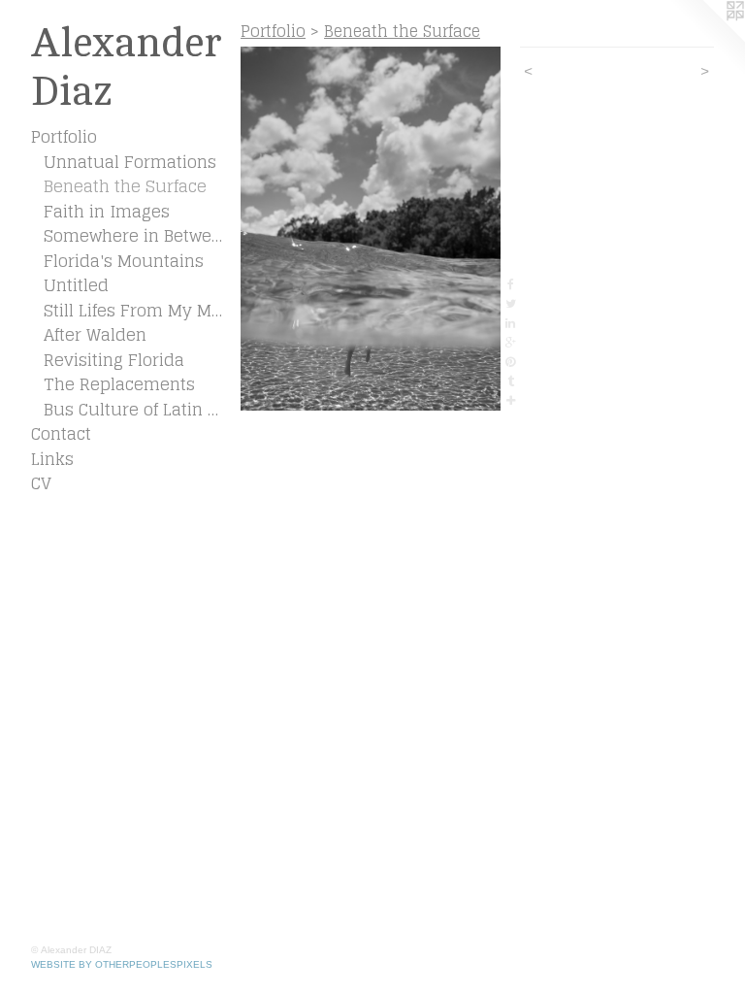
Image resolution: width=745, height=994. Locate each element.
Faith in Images (107, 211)
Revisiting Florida (114, 360)
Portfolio (64, 136)
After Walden (95, 335)
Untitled (76, 285)
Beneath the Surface (125, 186)
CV (41, 483)
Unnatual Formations (130, 162)
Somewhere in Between (134, 235)
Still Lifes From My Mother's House (134, 310)
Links (52, 459)
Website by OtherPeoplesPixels (121, 964)
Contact (61, 434)
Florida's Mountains (124, 261)
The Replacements (119, 384)
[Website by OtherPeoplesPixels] (706, 39)
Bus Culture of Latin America (134, 409)
